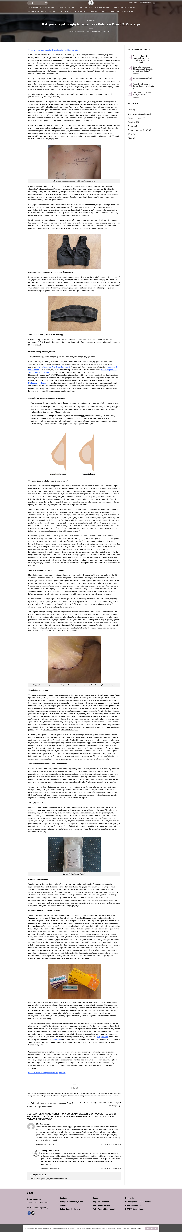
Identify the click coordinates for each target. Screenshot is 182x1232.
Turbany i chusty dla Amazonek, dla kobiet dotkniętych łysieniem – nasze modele (142, 59)
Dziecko (131, 110)
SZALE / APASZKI (65, 11)
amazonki (70, 1093)
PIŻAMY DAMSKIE (84, 7)
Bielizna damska (119, 7)
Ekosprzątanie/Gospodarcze (138, 114)
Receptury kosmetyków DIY (138, 130)
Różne (130, 134)
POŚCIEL (104, 11)
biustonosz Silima (95, 1093)
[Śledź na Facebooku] (29, 1213)
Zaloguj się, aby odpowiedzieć (110, 1144)
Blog (131, 11)
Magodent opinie (56, 1096)
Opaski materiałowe (66, 7)
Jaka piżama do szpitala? (142, 78)
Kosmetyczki (80, 11)
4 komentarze (140, 73)
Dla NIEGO (93, 11)
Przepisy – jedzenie (135, 118)
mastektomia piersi (81, 1096)
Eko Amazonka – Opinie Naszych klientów (142, 94)
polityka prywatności (137, 1228)
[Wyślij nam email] (33, 1213)
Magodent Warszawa (67, 1096)
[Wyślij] (46, 3)
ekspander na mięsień (108, 1093)
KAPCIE (132, 7)
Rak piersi (91, 21)
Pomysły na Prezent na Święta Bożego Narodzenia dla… (143, 86)
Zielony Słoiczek (47, 1151)
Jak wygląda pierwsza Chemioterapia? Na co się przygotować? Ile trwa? (143, 69)
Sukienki (52, 11)
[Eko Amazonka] (91, 2)
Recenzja (131, 126)
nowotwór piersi (92, 1096)
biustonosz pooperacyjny (81, 1093)
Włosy (130, 138)
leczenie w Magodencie (42, 1096)
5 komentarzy (139, 97)
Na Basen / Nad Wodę (36, 11)
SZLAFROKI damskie (101, 7)
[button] (132, 3)
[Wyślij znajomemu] (74, 1088)
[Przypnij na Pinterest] (77, 1088)
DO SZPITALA (49, 7)
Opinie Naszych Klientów (70, 1209)
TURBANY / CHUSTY (34, 7)
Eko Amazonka (107, 31)
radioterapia (101, 1096)
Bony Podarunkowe (118, 11)
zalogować (42, 1179)
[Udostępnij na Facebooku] (72, 1088)
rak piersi (108, 1096)
